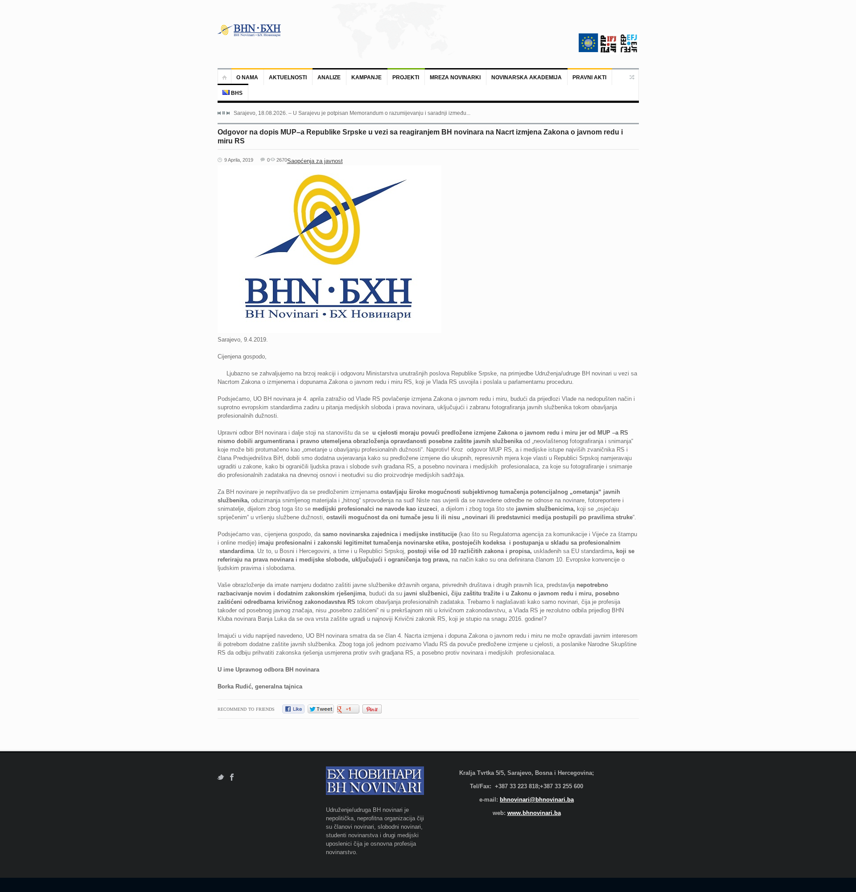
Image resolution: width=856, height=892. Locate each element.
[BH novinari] (250, 30)
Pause (223, 112)
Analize (329, 77)
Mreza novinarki (455, 77)
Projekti (405, 77)
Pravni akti (589, 77)
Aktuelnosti (288, 77)
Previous (219, 113)
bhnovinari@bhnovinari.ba (537, 799)
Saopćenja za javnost (315, 161)
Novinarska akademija (526, 77)
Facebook (232, 777)
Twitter (220, 777)
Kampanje (366, 77)
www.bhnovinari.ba (534, 813)
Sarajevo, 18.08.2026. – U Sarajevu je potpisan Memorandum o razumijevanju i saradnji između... (352, 113)
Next (227, 113)
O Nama (247, 77)
